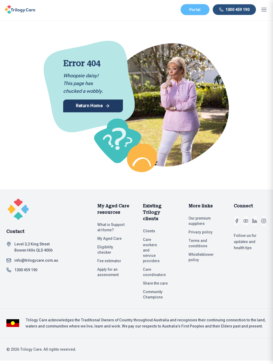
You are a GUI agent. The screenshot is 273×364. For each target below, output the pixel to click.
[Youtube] (246, 221)
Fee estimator (109, 261)
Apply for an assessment (108, 272)
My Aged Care (109, 238)
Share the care (155, 283)
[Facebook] (237, 221)
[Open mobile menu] (264, 10)
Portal (195, 9)
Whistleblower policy (201, 257)
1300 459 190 (25, 270)
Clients (149, 231)
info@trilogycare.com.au (36, 260)
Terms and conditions (197, 243)
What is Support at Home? (111, 227)
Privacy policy (200, 232)
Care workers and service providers (151, 250)
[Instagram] (264, 221)
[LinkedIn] (255, 221)
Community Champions (153, 294)
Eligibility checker (105, 249)
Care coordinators (154, 272)
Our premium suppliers (199, 221)
